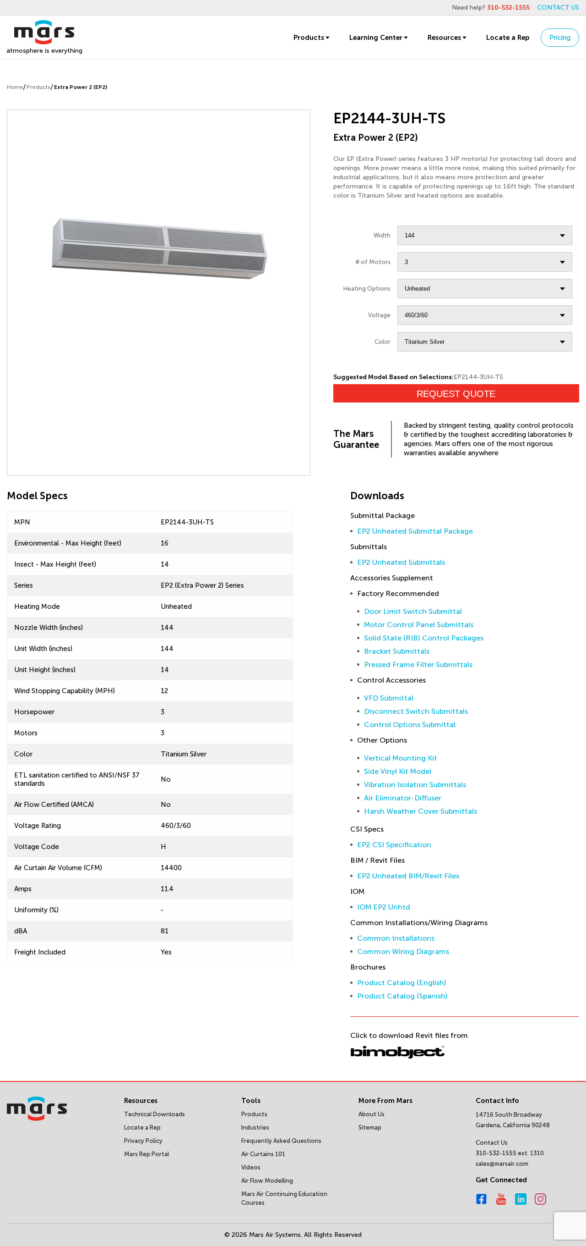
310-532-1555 (508, 7)
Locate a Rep (507, 37)
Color (382, 341)
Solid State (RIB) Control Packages (423, 638)
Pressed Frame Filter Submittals (418, 664)
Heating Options (367, 288)
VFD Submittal (388, 698)
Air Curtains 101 (263, 1154)
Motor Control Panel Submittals (418, 624)
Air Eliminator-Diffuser (402, 798)
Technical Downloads (154, 1114)
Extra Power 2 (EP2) (80, 87)
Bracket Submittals (396, 651)
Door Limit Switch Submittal (413, 611)
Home (15, 87)
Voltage (379, 315)
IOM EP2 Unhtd (383, 907)
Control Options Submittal (410, 724)
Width (382, 235)
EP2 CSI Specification (394, 844)
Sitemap (369, 1127)
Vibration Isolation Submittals (415, 784)
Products (308, 37)
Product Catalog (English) (401, 982)
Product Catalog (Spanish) (402, 996)
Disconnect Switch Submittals (416, 711)
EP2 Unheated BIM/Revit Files (408, 875)
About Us (371, 1114)
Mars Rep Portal (146, 1154)
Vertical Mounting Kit (400, 758)
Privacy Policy (143, 1140)
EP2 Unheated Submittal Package (415, 531)
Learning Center (375, 37)
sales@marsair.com (502, 1163)
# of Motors (373, 262)
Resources (444, 37)
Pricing (559, 37)
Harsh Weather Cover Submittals (420, 811)
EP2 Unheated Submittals (401, 562)
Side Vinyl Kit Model (397, 771)
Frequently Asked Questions (281, 1140)
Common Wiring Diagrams (403, 951)
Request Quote (456, 394)
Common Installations (395, 938)
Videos (250, 1167)
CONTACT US (558, 7)
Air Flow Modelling (267, 1180)
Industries (255, 1127)
